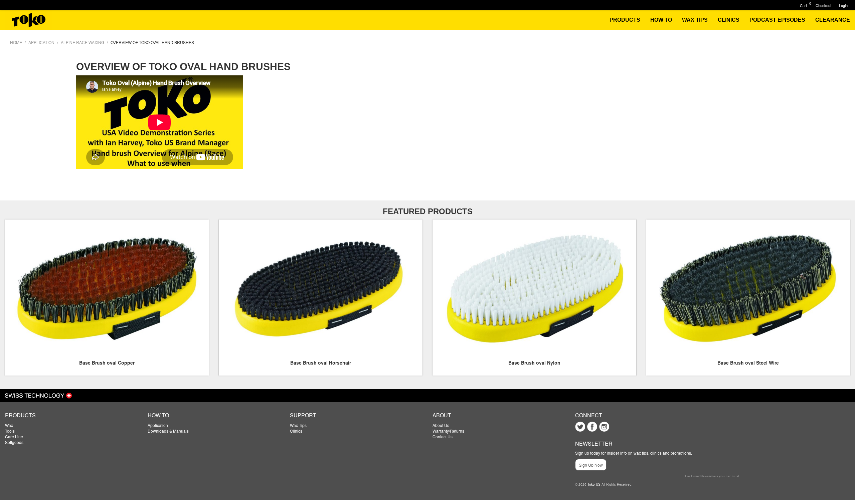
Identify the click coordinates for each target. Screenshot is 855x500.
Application (158, 425)
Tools (10, 431)
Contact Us (443, 436)
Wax (9, 425)
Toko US (594, 484)
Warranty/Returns (448, 431)
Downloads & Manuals (168, 431)
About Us (441, 425)
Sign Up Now (591, 465)
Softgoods (14, 442)
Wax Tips (298, 425)
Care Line (14, 436)
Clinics (296, 431)
